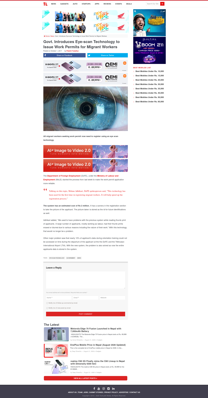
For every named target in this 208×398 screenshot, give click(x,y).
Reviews (107, 4)
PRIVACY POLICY (111, 392)
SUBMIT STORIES (96, 392)
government (71, 258)
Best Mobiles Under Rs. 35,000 (149, 88)
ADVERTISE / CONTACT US (129, 392)
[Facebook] (94, 388)
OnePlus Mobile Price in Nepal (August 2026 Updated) (98, 344)
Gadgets (64, 4)
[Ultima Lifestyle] (149, 63)
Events (118, 4)
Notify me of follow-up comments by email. (63, 303)
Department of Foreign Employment (63, 175)
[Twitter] (108, 388)
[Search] (162, 4)
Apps (97, 4)
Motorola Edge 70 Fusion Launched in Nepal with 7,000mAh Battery (96, 329)
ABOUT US (72, 392)
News (53, 4)
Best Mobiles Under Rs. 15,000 (149, 75)
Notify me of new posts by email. (60, 308)
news (79, 258)
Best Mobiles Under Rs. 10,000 (149, 71)
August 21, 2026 (90, 340)
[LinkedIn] (113, 388)
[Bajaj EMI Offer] (149, 36)
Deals (129, 4)
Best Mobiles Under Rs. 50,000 (149, 97)
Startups (86, 4)
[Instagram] (103, 388)
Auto (75, 4)
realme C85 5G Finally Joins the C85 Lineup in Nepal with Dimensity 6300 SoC (98, 362)
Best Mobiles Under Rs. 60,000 (149, 101)
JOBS (86, 392)
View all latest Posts (85, 378)
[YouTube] (99, 388)
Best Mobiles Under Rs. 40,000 (149, 92)
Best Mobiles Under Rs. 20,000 (149, 79)
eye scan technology (56, 258)
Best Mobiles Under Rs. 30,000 (149, 84)
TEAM (80, 392)
